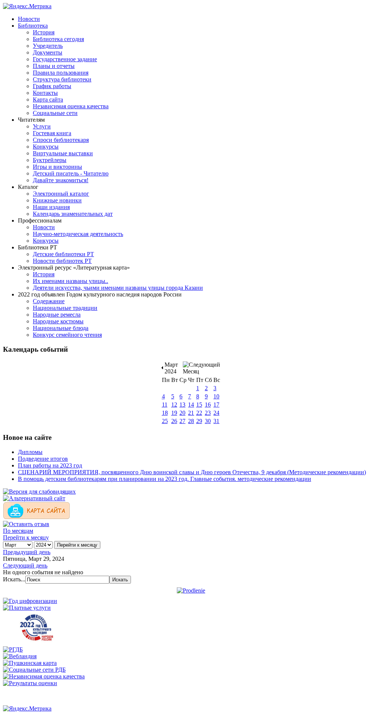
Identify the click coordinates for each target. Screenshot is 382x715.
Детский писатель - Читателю (71, 173)
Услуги (42, 126)
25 (165, 421)
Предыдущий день (26, 552)
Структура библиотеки (62, 79)
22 (199, 413)
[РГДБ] (13, 649)
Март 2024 (171, 367)
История (43, 32)
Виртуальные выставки (63, 153)
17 (216, 404)
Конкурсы (46, 146)
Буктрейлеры (49, 160)
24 (216, 413)
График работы (52, 86)
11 (164, 404)
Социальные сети (55, 113)
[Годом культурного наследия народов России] (36, 643)
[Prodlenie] (191, 590)
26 (174, 421)
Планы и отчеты (54, 66)
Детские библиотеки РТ (63, 254)
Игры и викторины (57, 167)
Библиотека (33, 25)
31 (216, 421)
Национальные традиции (65, 308)
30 (208, 421)
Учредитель (48, 46)
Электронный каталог (61, 193)
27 (182, 421)
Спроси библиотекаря (61, 140)
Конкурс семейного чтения (67, 335)
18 (165, 413)
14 (191, 404)
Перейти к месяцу (26, 537)
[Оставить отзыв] (26, 524)
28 (191, 421)
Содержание (49, 301)
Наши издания (51, 207)
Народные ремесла (57, 314)
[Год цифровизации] (30, 601)
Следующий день (25, 565)
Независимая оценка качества (71, 106)
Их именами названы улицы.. (70, 281)
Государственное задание (65, 59)
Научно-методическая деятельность (78, 234)
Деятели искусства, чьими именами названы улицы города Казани (118, 288)
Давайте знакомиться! (60, 180)
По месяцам (18, 531)
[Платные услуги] (27, 607)
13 (182, 404)
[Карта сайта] (36, 517)
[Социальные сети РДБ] (34, 669)
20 (182, 413)
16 (208, 404)
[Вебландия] (20, 656)
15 (199, 404)
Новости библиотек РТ (62, 261)
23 (208, 413)
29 (199, 421)
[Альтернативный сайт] (34, 498)
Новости (29, 19)
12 (174, 404)
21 (191, 413)
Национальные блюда (60, 328)
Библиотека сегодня (58, 39)
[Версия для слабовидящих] (39, 491)
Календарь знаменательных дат (73, 214)
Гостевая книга (52, 133)
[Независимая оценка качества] (44, 676)
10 (216, 396)
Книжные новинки (57, 200)
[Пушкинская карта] (30, 663)
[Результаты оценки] (30, 683)
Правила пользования (60, 72)
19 (174, 413)
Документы (47, 52)
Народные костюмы (58, 321)
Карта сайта (48, 99)
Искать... (14, 579)
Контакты (45, 93)
